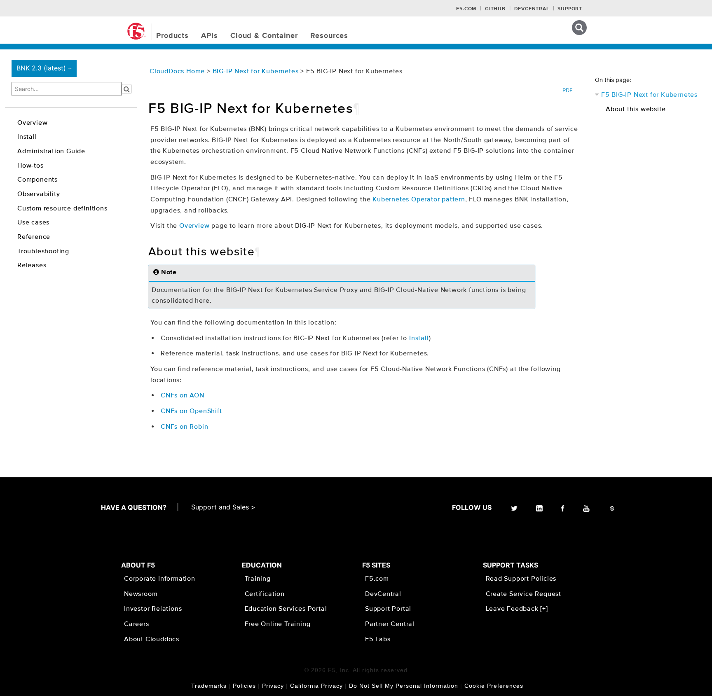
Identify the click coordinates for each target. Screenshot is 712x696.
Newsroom (140, 593)
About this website (635, 108)
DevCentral (383, 593)
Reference (33, 236)
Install (27, 136)
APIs (209, 36)
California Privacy (316, 685)
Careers (136, 623)
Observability (38, 193)
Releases (31, 265)
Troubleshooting (43, 251)
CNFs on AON (182, 395)
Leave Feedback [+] (517, 608)
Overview (32, 122)
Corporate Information (159, 578)
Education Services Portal (286, 608)
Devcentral (531, 9)
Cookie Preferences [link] (493, 685)
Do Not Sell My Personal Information (403, 685)
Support (569, 9)
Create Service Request (524, 593)
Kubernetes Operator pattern (418, 199)
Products (172, 36)
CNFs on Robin (184, 426)
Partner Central (390, 623)
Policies (244, 685)
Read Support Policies (521, 578)
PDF (567, 90)
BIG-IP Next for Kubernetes (257, 71)
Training (258, 578)
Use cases (33, 222)
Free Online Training (278, 623)
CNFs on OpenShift (191, 410)
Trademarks (209, 685)
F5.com (466, 9)
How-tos (30, 165)
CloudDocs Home (177, 71)
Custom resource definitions (62, 208)
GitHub (495, 9)
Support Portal (388, 608)
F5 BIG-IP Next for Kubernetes (649, 94)
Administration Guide (51, 150)
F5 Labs (378, 638)
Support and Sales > (223, 507)
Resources (329, 36)
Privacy (273, 685)
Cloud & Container (264, 36)
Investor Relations (153, 608)
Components (37, 179)
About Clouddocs (151, 638)
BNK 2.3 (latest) (45, 68)
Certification (265, 593)
